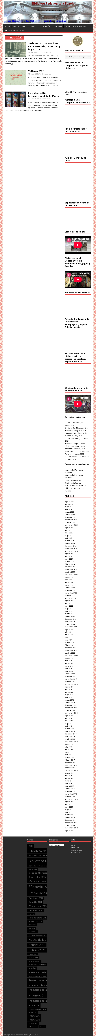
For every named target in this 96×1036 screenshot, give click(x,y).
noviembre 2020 (71, 650)
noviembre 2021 (71, 621)
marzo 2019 (69, 700)
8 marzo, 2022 (33, 99)
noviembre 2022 (71, 593)
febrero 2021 (70, 645)
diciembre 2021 (70, 619)
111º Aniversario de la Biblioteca (77, 456)
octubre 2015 (70, 796)
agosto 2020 (69, 658)
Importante (69, 430)
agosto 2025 (69, 527)
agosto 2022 (69, 601)
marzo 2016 (69, 786)
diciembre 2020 (70, 648)
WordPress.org (76, 852)
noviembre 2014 (71, 823)
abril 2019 (68, 697)
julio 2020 (68, 661)
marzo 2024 (69, 561)
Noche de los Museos (43, 940)
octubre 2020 (70, 653)
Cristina (67, 480)
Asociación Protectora (51, 26)
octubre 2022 (70, 595)
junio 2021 (69, 634)
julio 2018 (68, 718)
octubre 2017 (70, 739)
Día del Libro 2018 (37, 877)
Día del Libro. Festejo (73, 438)
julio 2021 (68, 632)
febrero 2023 (70, 588)
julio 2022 (68, 603)
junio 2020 (69, 663)
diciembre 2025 (70, 517)
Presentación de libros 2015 (37, 976)
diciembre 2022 (70, 590)
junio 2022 (69, 606)
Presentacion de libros (41, 972)
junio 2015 (69, 807)
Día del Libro (69, 446)
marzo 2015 (69, 815)
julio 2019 (68, 689)
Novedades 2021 (34, 961)
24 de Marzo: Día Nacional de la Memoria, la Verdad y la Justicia (44, 46)
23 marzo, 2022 (33, 52)
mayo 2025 (69, 535)
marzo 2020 (69, 671)
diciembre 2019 (70, 676)
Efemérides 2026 (36, 910)
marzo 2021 (69, 642)
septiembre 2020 (71, 655)
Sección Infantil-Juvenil (76, 26)
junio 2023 (69, 582)
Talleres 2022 (36, 71)
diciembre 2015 (70, 791)
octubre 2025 (70, 522)
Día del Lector (70, 428)
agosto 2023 (69, 577)
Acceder (73, 845)
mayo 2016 (69, 781)
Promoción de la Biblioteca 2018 (47, 989)
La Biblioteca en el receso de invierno (75, 488)
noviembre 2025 (71, 520)
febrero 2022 (70, 616)
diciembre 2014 (70, 820)
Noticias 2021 (33, 954)
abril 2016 (68, 783)
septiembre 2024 (71, 551)
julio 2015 (68, 804)
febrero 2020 (70, 674)
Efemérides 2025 (38, 906)
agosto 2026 (69, 501)
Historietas (32, 925)
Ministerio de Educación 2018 (39, 935)
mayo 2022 (69, 608)
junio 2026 (69, 504)
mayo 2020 (69, 666)
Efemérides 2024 (35, 902)
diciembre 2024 (70, 546)
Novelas (32, 968)
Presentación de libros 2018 (47, 980)
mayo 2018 (69, 723)
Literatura (32, 931)
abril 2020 (68, 668)
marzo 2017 (69, 757)
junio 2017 (69, 749)
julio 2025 (68, 530)
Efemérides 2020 (42, 886)
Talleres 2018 (34, 1020)
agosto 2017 (69, 744)
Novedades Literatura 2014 (38, 964)
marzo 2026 (69, 512)
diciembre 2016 (70, 763)
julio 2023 (68, 580)
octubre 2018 (70, 710)
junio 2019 (69, 692)
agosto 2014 (69, 830)
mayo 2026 (69, 507)
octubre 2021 (70, 624)
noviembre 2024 (71, 548)
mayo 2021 (69, 637)
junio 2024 (69, 559)
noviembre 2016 (71, 765)
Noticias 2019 (37, 945)
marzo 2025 (69, 541)
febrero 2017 (70, 760)
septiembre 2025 (71, 525)
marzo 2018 (69, 728)
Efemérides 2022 (36, 898)
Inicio (7, 26)
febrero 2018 (70, 731)
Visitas (43, 1027)
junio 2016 (69, 778)
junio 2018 (69, 721)
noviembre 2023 (71, 569)
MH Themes (34, 1035)
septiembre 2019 (71, 684)
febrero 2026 (70, 514)
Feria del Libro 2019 (35, 921)
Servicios (33, 26)
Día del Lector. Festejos (74, 423)
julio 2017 (68, 747)
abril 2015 (68, 812)
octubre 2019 (70, 681)
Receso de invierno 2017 (37, 1009)
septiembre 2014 (71, 828)
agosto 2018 (69, 715)
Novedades (33, 957)
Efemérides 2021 (42, 893)
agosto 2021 (69, 629)
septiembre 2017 (71, 742)
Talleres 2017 (34, 1016)
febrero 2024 (70, 564)
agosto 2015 (69, 802)
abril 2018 (68, 726)
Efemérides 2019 (37, 881)
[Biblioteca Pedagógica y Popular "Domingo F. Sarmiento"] (48, 22)
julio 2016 (68, 775)
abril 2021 (68, 640)
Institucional (19, 26)
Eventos (31, 914)
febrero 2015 (70, 817)
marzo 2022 (69, 614)
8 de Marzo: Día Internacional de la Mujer (43, 94)
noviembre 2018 (71, 708)
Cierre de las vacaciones (38, 866)
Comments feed (76, 850)
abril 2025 (68, 538)
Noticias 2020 (37, 950)
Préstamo (68, 472)
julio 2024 (68, 556)
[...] (13, 63)
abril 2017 (68, 755)
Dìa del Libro (33, 869)
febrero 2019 (70, 702)
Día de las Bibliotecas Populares (42, 873)
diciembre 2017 (70, 734)
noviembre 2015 (71, 794)
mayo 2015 (69, 810)
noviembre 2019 (71, 679)
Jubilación (32, 928)
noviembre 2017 (71, 736)
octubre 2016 (70, 768)
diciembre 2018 (70, 705)
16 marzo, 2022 (33, 74)
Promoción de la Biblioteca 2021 (47, 1000)
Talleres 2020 (33, 1023)
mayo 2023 (69, 585)
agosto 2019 (69, 687)
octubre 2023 (70, 572)
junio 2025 (69, 533)
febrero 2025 (70, 543)
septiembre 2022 (71, 598)
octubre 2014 (70, 825)
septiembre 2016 (71, 770)
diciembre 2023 (70, 567)
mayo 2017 (69, 752)
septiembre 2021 (71, 627)
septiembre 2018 (71, 713)
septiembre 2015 (71, 799)
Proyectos (34, 1005)
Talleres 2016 (32, 1012)
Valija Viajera (33, 1027)
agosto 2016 (69, 773)
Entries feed (75, 848)
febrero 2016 (70, 789)
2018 (31, 846)
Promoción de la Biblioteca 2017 (45, 985)
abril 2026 (68, 509)
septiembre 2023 (71, 574)
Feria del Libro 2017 (38, 917)
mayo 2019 (69, 695)
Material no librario (14, 30)
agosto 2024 (69, 554)
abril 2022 (68, 611)
